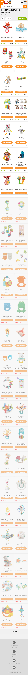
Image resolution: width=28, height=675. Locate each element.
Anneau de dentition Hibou (7, 317)
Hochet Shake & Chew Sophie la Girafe (21, 63)
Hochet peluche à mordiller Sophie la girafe (21, 367)
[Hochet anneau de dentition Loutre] (21, 510)
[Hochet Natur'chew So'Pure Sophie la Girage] (21, 459)
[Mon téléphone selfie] (21, 383)
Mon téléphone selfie (21, 392)
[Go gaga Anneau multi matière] (7, 281)
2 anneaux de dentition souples (7, 367)
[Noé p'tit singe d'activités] (7, 154)
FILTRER (21, 18)
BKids (21, 86)
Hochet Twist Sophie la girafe (7, 215)
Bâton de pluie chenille (21, 88)
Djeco (21, 35)
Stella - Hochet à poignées (7, 189)
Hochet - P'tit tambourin (7, 621)
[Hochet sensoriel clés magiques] (7, 104)
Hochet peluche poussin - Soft (7, 520)
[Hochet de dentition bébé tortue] (21, 560)
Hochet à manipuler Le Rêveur (21, 241)
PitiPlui (7, 468)
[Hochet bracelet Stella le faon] (21, 332)
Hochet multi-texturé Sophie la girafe (7, 393)
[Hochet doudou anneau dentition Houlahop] (21, 104)
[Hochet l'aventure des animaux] (7, 560)
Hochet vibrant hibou (7, 544)
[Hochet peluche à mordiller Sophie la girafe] (21, 357)
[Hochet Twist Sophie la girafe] (7, 205)
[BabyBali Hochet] (7, 586)
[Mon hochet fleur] (21, 205)
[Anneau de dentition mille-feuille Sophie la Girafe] (21, 484)
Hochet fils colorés (7, 418)
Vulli (21, 61)
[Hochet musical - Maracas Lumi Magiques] (21, 180)
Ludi (21, 619)
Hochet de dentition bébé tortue (21, 570)
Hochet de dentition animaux (7, 342)
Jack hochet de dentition (21, 418)
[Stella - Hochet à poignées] (7, 180)
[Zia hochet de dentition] (7, 433)
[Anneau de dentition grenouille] (21, 307)
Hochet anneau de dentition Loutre (21, 520)
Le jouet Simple (21, 238)
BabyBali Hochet (7, 595)
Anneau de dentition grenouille (21, 317)
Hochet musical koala (21, 138)
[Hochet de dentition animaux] (7, 332)
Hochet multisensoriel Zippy (21, 621)
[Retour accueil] (7, 2)
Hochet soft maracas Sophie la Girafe (6, 494)
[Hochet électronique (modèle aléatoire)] (7, 53)
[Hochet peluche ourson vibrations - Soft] (7, 78)
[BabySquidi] (21, 27)
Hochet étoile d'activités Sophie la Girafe (7, 139)
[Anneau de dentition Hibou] (7, 307)
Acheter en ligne (7, 66)
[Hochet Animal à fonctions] (21, 256)
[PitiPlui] (7, 459)
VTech (7, 61)
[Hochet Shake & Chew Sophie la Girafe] (21, 53)
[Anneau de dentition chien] (21, 281)
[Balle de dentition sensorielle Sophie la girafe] (21, 535)
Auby (21, 213)
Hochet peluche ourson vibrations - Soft (7, 88)
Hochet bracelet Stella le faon (21, 342)
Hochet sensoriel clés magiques (7, 114)
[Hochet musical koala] (21, 129)
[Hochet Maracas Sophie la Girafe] (7, 230)
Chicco (21, 289)
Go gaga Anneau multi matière (7, 291)
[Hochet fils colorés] (7, 408)
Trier (7, 18)
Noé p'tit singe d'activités (7, 164)
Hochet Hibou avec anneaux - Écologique (21, 444)
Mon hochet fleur (21, 215)
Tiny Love (21, 137)
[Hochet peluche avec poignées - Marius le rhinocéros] (21, 154)
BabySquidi (21, 37)
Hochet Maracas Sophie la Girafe (7, 241)
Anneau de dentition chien (21, 291)
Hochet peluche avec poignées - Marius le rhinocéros (21, 165)
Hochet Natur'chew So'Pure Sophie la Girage (21, 469)
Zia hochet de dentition (7, 443)
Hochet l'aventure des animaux (7, 570)
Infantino (7, 289)
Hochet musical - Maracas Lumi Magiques (21, 190)
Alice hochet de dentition (7, 37)
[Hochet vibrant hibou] (7, 535)
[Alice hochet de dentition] (7, 27)
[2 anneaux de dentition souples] (7, 357)
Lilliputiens (7, 35)
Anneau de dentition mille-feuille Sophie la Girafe (21, 494)
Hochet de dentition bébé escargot (21, 596)
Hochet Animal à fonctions (21, 265)
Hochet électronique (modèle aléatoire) (7, 63)
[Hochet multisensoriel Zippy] (21, 611)
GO (25, 6)
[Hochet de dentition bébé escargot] (21, 586)
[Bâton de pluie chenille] (21, 78)
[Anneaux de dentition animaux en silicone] (7, 256)
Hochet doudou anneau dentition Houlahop (21, 114)
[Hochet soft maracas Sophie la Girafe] (7, 484)
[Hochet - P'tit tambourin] (7, 611)
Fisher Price (21, 264)
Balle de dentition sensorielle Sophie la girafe (21, 545)
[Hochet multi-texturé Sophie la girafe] (7, 383)
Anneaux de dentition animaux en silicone (7, 266)
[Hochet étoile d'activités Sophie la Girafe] (7, 129)
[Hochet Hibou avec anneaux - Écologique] (21, 433)
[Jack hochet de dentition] (21, 408)
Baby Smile (7, 86)
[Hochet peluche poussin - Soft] (7, 510)
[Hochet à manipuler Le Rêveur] (21, 230)
